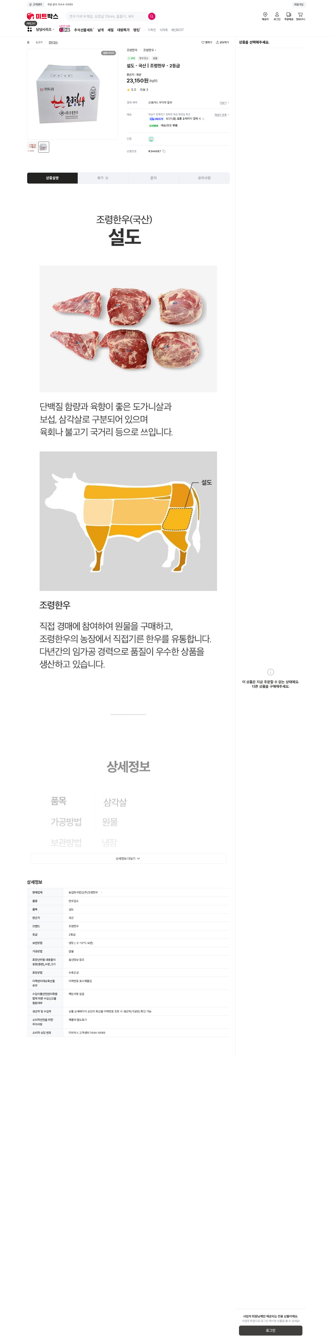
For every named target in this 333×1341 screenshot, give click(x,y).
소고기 (39, 42)
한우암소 (53, 42)
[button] (203, 119)
